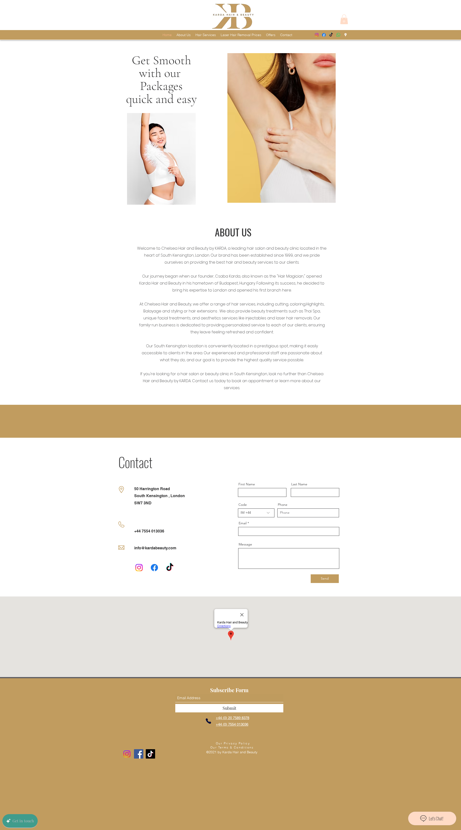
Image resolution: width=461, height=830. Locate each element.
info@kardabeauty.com (155, 548)
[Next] (440, 131)
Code (242, 504)
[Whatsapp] (338, 34)
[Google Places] (345, 34)
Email (243, 523)
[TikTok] (331, 34)
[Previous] (20, 131)
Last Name (299, 484)
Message (245, 544)
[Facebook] (323, 34)
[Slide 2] (230, 212)
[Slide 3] (235, 212)
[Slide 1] (226, 212)
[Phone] (208, 721)
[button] (344, 19)
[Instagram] (316, 34)
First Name (246, 484)
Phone (282, 504)
